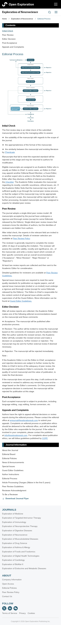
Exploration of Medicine (12, 514)
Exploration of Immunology (14, 522)
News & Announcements (13, 462)
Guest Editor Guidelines (12, 470)
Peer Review (7, 35)
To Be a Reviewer (10, 494)
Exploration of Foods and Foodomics (18, 551)
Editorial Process (44, 19)
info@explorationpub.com (15, 435)
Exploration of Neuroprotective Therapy (19, 526)
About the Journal (10, 450)
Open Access (8, 584)
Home (4, 19)
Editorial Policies (9, 458)
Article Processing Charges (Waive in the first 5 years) (26, 482)
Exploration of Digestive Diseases (17, 530)
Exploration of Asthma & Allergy (16, 547)
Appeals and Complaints (13, 47)
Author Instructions (10, 474)
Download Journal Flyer (17, 498)
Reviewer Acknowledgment (14, 490)
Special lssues (8, 466)
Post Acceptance (9, 43)
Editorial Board (8, 454)
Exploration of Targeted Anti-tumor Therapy (21, 518)
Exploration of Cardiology (13, 560)
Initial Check (7, 31)
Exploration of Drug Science (14, 543)
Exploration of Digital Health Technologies (20, 556)
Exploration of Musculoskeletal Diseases (20, 539)
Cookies (31, 613)
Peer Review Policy (10, 592)
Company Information (12, 579)
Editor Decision (9, 39)
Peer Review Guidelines (13, 486)
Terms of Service (9, 613)
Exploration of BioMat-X (12, 564)
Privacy (22, 613)
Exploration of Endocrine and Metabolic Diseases (24, 568)
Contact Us (7, 596)
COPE (45, 438)
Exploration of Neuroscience (20, 12)
